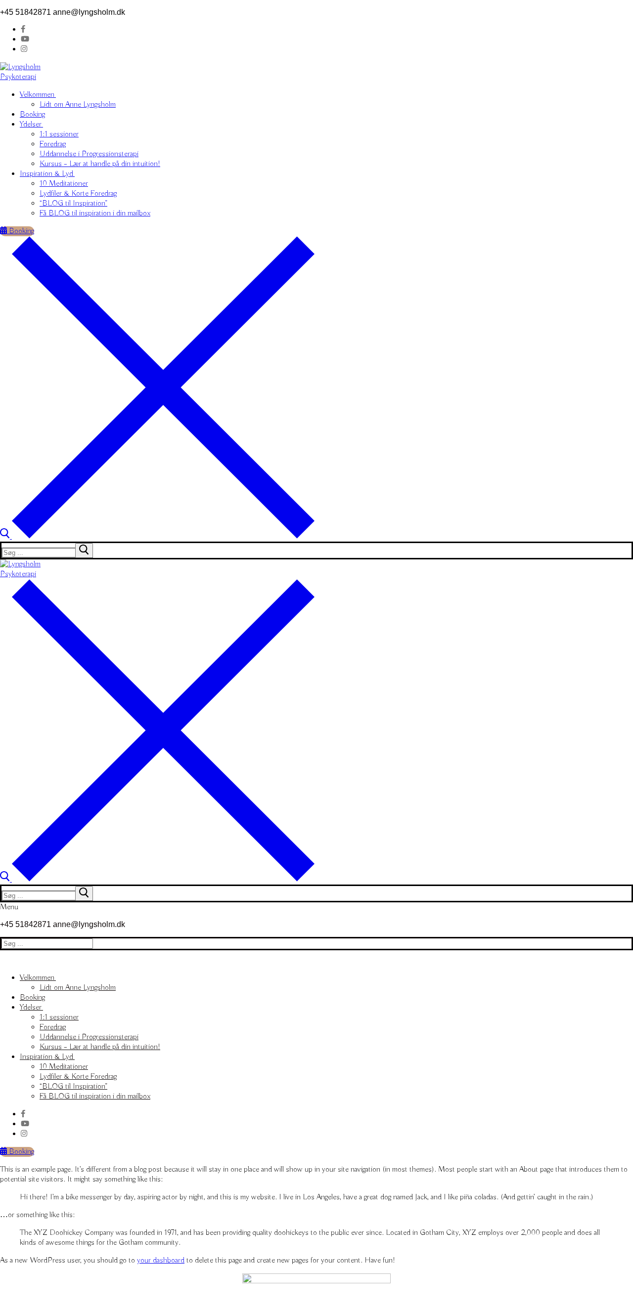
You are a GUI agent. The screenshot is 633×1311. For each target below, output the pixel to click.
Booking (20, 231)
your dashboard (160, 1261)
